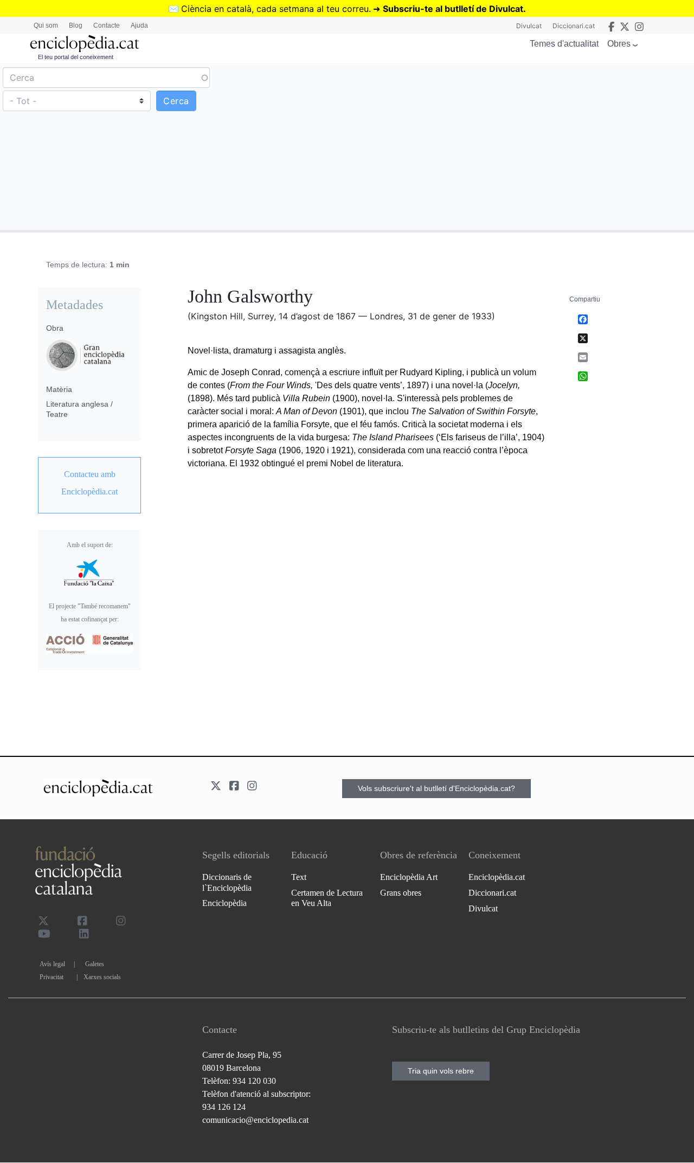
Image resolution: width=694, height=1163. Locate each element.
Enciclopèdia (224, 903)
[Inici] (84, 44)
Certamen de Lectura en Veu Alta (327, 898)
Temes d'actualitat (564, 43)
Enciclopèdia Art (409, 877)
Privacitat (51, 977)
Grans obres (400, 892)
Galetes (94, 964)
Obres (619, 43)
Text (298, 877)
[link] (89, 483)
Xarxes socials (102, 977)
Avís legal (52, 964)
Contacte (106, 25)
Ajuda (139, 25)
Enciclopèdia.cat (496, 877)
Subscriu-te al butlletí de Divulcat (453, 8)
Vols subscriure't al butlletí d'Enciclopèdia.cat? (436, 788)
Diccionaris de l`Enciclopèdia (227, 882)
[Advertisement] (519, 146)
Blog (75, 25)
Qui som (46, 25)
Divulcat (529, 26)
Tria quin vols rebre (441, 1070)
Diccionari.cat (573, 26)
